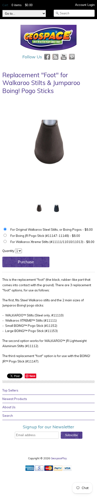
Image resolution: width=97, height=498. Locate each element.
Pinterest (72, 57)
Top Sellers (10, 390)
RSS (55, 57)
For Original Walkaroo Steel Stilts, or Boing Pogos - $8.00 (51, 229)
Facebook (47, 57)
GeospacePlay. (59, 458)
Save (32, 376)
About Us (9, 407)
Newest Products (14, 399)
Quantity (8, 251)
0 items (17, 5)
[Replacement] (39, 208)
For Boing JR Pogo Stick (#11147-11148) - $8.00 (45, 236)
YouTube (64, 57)
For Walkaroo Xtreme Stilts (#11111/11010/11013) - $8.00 (52, 242)
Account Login (85, 5)
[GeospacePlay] (48, 51)
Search (7, 415)
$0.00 (28, 5)
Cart (5, 5)
